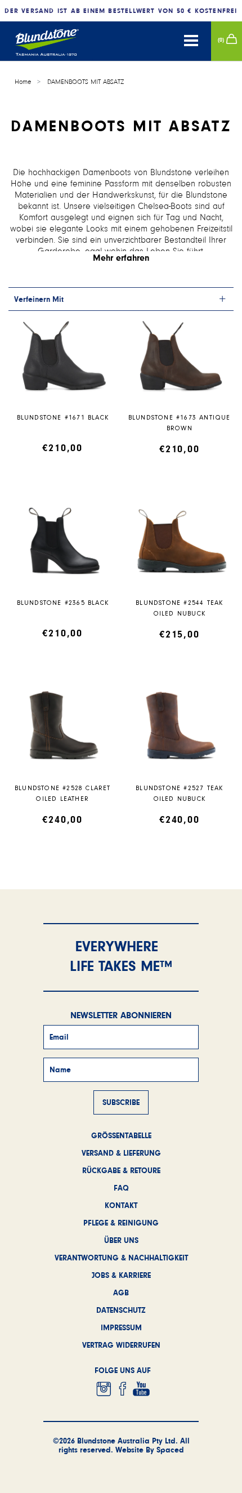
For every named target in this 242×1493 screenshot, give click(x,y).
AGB (121, 1292)
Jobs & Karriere (121, 1275)
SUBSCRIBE (121, 1102)
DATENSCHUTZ (121, 1309)
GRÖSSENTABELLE (121, 1135)
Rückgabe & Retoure (121, 1170)
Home (23, 82)
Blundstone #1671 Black (63, 417)
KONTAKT (121, 1205)
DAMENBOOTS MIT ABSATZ (85, 82)
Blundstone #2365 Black (63, 603)
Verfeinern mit (39, 299)
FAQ (121, 1187)
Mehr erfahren (121, 257)
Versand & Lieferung (121, 1152)
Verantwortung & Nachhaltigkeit (121, 1257)
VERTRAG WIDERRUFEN (121, 1344)
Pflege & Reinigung (121, 1222)
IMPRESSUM (121, 1327)
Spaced (170, 1449)
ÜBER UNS (121, 1240)
